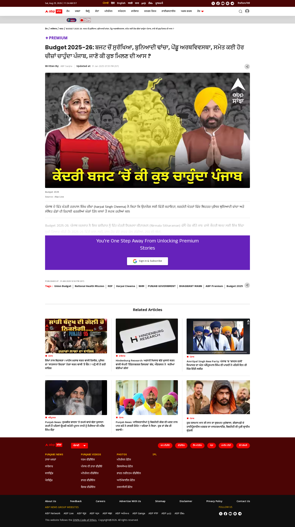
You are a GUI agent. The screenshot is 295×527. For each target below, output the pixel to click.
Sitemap (160, 501)
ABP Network (52, 513)
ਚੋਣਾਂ (97, 11)
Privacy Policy (214, 501)
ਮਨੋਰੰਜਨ (108, 11)
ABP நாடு (166, 513)
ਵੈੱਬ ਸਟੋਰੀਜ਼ (197, 445)
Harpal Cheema (125, 286)
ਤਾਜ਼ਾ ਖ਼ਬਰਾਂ (50, 460)
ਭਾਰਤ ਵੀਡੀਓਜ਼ (88, 480)
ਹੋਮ (67, 11)
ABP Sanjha (66, 66)
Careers (100, 501)
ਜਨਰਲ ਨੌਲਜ (150, 11)
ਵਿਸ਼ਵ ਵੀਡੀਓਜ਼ (88, 487)
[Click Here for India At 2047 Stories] (71, 20)
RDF (110, 286)
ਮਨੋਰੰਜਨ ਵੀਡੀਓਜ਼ (90, 473)
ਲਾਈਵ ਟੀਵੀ (226, 445)
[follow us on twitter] (213, 3)
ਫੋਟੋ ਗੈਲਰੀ (243, 445)
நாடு (144, 3)
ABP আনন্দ (94, 513)
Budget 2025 (235, 286)
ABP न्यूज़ (81, 513)
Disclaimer (186, 501)
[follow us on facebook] (218, 3)
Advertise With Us (130, 501)
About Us (50, 501)
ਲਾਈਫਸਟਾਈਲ (168, 11)
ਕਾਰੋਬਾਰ (135, 11)
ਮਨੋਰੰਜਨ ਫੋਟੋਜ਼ (124, 460)
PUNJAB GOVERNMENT (162, 286)
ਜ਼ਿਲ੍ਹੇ (88, 11)
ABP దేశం (179, 513)
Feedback (76, 501)
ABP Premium (214, 286)
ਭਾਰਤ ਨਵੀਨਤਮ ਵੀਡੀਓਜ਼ (129, 473)
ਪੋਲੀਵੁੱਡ (49, 480)
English (121, 3)
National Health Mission (89, 286)
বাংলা (137, 3)
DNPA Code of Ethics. (85, 520)
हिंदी (113, 3)
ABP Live (69, 513)
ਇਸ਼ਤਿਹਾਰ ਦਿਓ (244, 3)
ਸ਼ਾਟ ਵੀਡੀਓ (165, 445)
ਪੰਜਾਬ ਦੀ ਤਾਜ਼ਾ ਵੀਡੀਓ (91, 466)
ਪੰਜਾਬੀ (106, 3)
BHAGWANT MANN (190, 286)
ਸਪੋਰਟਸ (122, 11)
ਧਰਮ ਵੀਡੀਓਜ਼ (88, 460)
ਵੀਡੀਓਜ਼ (181, 445)
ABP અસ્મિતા (122, 513)
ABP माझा (107, 513)
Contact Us (243, 501)
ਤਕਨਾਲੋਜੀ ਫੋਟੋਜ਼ (124, 487)
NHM (141, 286)
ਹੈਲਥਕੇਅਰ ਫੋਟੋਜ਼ (125, 466)
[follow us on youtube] (223, 3)
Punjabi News (54, 455)
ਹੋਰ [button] (198, 11)
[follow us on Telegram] (232, 3)
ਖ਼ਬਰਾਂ (77, 11)
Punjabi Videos (91, 455)
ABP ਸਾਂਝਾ (153, 513)
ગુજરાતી (159, 3)
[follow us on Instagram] (228, 3)
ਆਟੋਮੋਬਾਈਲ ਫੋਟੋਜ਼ (126, 480)
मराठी (130, 3)
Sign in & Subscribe (150, 261)
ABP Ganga (138, 513)
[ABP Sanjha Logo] (54, 11)
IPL (155, 455)
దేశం (150, 3)
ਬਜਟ (61, 29)
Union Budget (62, 286)
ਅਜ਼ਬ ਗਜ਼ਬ (186, 11)
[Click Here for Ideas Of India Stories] (85, 20)
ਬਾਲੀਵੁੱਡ (49, 473)
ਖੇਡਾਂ (211, 445)
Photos (122, 455)
